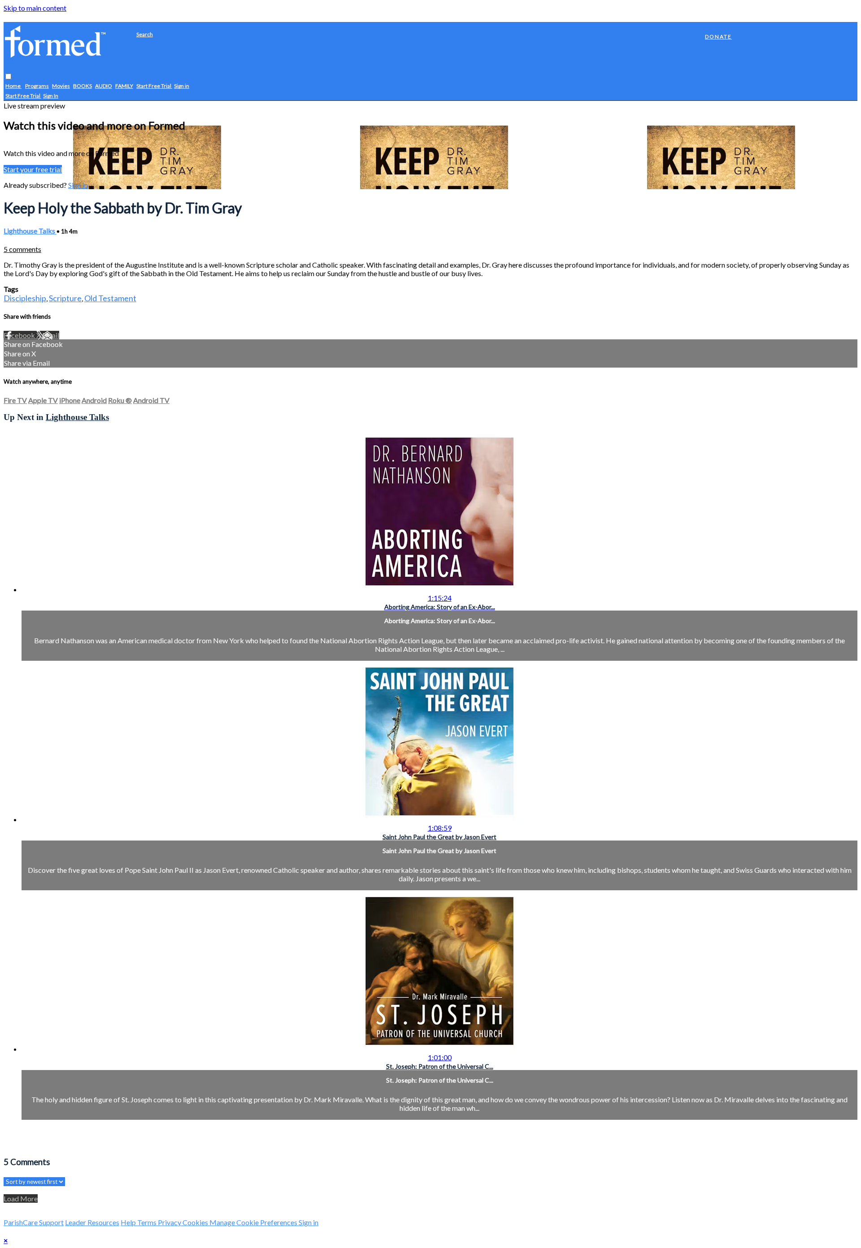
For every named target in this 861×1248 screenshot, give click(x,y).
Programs (37, 86)
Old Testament (110, 298)
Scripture (65, 298)
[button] (8, 77)
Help (129, 1222)
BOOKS (82, 86)
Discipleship (25, 298)
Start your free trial (33, 169)
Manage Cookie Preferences (254, 1222)
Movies (61, 86)
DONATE (718, 36)
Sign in (181, 86)
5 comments (22, 249)
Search (144, 34)
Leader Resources (92, 1222)
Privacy (170, 1222)
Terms (147, 1222)
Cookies (196, 1222)
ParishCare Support (34, 1222)
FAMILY (124, 86)
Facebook (20, 335)
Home (13, 86)
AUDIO (103, 86)
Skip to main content (35, 8)
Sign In (50, 96)
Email (50, 335)
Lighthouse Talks (30, 230)
